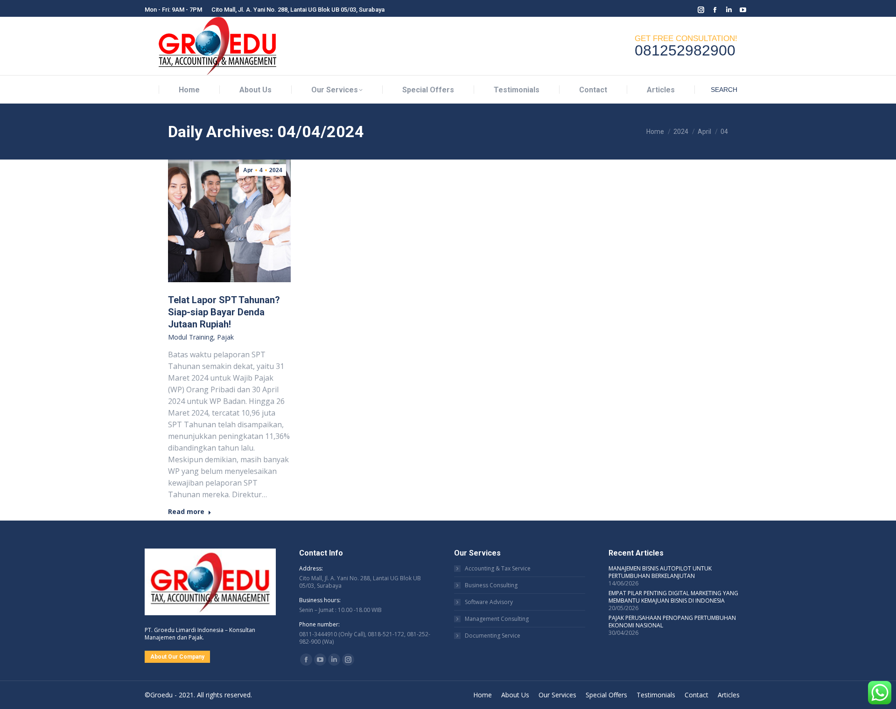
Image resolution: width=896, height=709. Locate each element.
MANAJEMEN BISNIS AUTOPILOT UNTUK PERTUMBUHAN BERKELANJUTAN (660, 572)
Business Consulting (491, 585)
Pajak (225, 337)
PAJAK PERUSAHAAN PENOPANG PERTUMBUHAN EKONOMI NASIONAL (672, 621)
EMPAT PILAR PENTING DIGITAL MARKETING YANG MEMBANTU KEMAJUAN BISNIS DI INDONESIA (673, 597)
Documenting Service (492, 635)
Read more (186, 511)
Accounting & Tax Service (498, 568)
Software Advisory (489, 602)
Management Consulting (497, 619)
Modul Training (190, 337)
